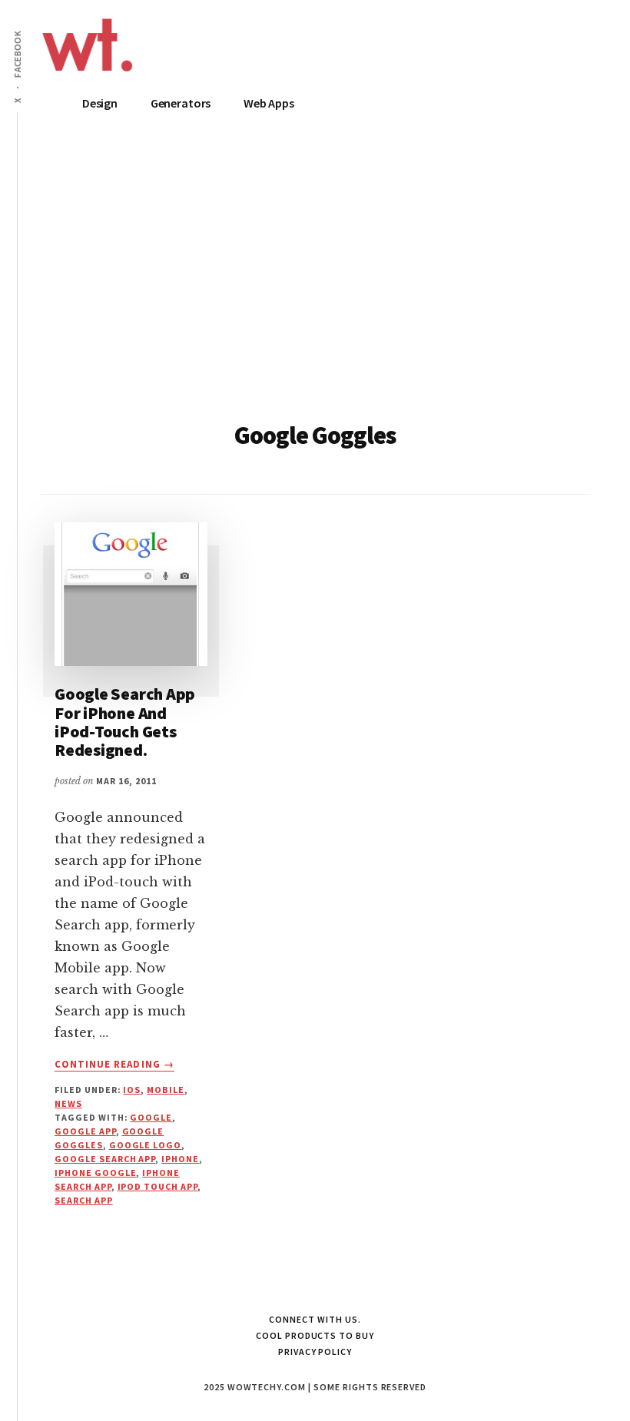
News (68, 1103)
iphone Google (95, 1172)
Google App (85, 1131)
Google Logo (145, 1145)
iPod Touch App (157, 1186)
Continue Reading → (114, 1065)
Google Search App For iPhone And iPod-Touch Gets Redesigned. (125, 721)
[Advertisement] (315, 285)
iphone (180, 1158)
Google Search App (105, 1158)
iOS (132, 1089)
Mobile (165, 1089)
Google (151, 1117)
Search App (84, 1200)
